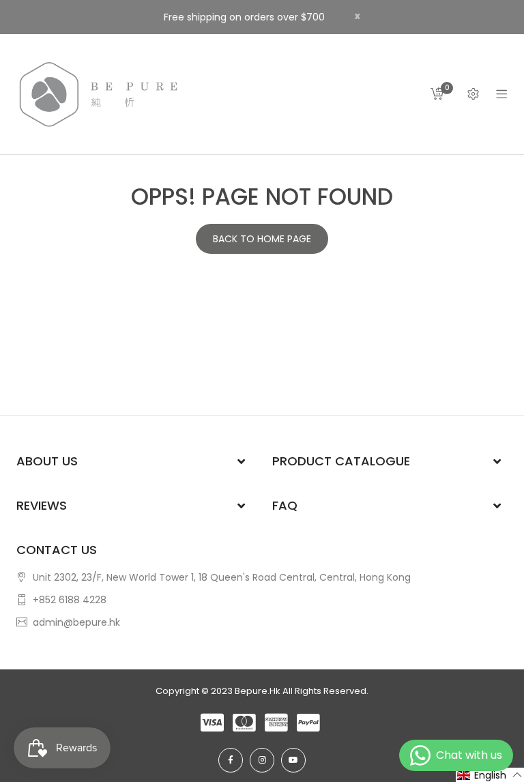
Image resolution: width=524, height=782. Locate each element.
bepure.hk (257, 690)
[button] (490, 775)
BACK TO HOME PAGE (262, 239)
